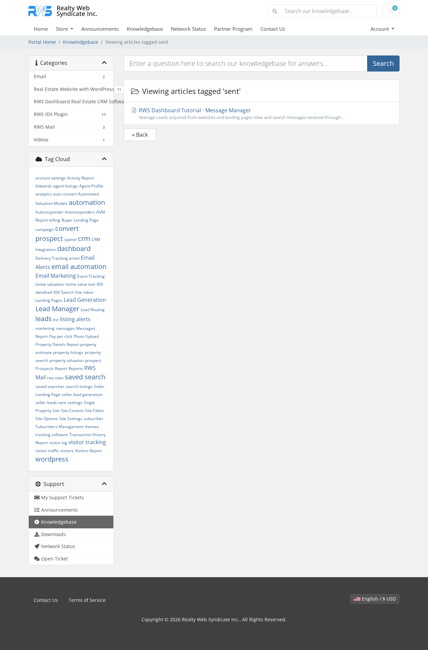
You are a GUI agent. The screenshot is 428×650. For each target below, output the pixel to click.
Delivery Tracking (51, 258)
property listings (68, 352)
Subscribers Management (59, 426)
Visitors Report (88, 450)
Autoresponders (80, 212)
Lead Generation (85, 299)
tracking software (51, 434)
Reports (76, 368)
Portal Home (42, 42)
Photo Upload (86, 336)
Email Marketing (55, 275)
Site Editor (94, 410)
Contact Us (272, 28)
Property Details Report (57, 344)
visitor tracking (87, 442)
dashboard (74, 248)
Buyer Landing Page (80, 220)
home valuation (49, 284)
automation (87, 202)
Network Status (188, 28)
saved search (85, 376)
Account (380, 28)
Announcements (100, 28)
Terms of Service (87, 600)
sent (62, 402)
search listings (79, 386)
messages (65, 328)
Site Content (72, 410)
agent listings (65, 186)
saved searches (50, 386)
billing (54, 220)
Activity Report (80, 178)
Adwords (43, 186)
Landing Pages (49, 300)
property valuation (66, 360)
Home (41, 28)
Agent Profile (91, 186)
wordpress (52, 459)
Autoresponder (49, 212)
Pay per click (60, 336)
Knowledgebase (145, 28)
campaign (44, 229)
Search (383, 63)
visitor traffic (47, 450)
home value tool (80, 284)
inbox (88, 292)
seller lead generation (82, 394)
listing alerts (75, 319)
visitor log (58, 442)
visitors (67, 450)
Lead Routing (93, 309)
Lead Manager (57, 308)
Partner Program (233, 28)
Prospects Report (51, 368)
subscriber (93, 418)
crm (84, 238)
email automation (78, 266)
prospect (93, 360)
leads (43, 318)
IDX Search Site (68, 292)
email (74, 258)
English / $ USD (378, 599)
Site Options (46, 418)
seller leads (46, 402)
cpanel (70, 239)
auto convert (65, 194)
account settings (50, 178)
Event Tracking (91, 276)
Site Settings (70, 418)
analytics (43, 194)
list (56, 319)
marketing (45, 328)
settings (75, 402)
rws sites (55, 378)
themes (92, 426)
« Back (140, 134)
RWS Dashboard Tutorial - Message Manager (240, 113)
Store (62, 28)
